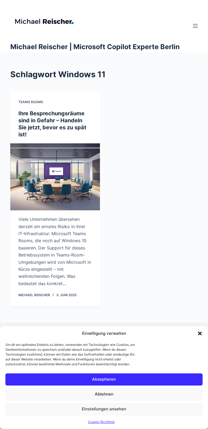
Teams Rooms (30, 102)
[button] (200, 333)
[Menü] (195, 25)
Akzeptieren (104, 379)
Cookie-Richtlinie (101, 422)
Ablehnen (104, 394)
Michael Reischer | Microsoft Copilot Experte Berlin (95, 47)
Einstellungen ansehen (104, 408)
